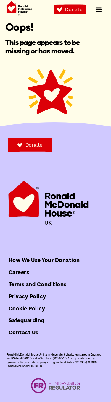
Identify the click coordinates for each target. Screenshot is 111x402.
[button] (98, 9)
